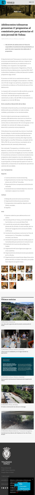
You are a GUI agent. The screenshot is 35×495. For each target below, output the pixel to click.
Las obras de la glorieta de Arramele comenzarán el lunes (16, 324)
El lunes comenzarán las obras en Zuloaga (13, 406)
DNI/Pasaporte (24, 489)
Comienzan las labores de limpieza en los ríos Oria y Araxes (16, 433)
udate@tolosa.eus (6, 480)
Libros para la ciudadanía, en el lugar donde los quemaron (14, 352)
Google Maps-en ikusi (7, 472)
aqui (17, 492)
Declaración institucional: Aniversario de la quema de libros (16, 379)
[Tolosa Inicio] (7, 2)
